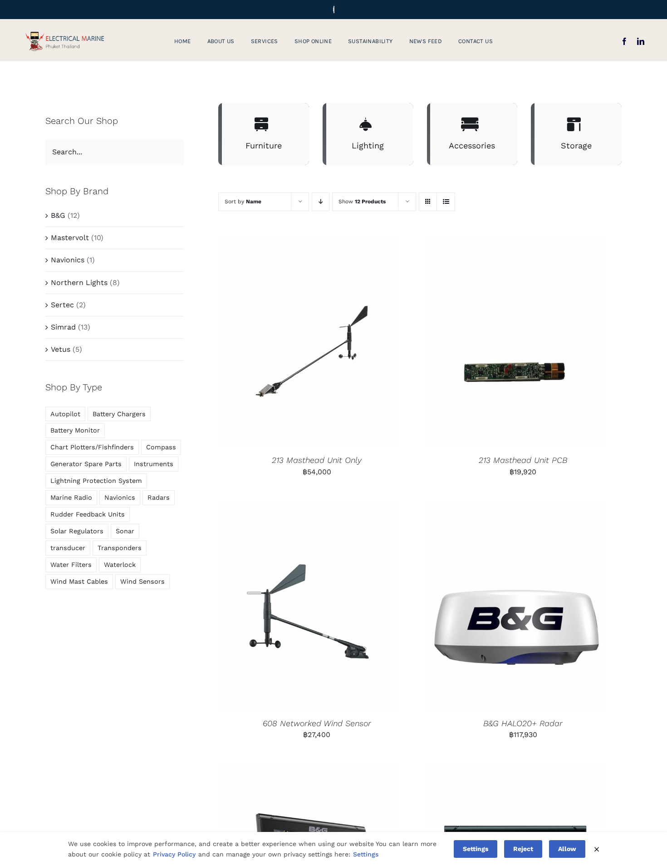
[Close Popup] (596, 849)
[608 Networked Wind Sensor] (309, 605)
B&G (58, 215)
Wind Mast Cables (79, 581)
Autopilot (65, 414)
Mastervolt (70, 237)
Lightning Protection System (96, 480)
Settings (365, 854)
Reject (523, 848)
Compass (161, 447)
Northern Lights (79, 282)
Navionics (67, 260)
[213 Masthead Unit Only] (309, 342)
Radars (158, 497)
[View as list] (446, 202)
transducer (67, 547)
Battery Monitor (75, 430)
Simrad (63, 327)
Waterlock (120, 564)
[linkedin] (640, 41)
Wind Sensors (142, 581)
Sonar (125, 531)
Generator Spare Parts (86, 463)
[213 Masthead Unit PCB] (515, 342)
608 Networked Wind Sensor (317, 723)
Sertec (62, 304)
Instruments (153, 463)
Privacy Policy (174, 854)
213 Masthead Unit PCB (523, 460)
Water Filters (71, 564)
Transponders (120, 547)
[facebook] (624, 41)
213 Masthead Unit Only (317, 460)
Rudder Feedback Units (87, 514)
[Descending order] (320, 201)
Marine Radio (71, 497)
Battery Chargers (119, 414)
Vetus (60, 349)
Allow (567, 848)
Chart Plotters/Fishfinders (92, 447)
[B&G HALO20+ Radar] (515, 605)
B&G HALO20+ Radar (523, 723)
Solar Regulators (76, 531)
